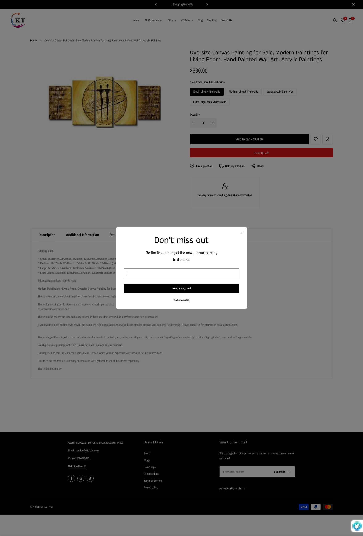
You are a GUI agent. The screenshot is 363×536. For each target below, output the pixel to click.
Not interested (181, 300)
